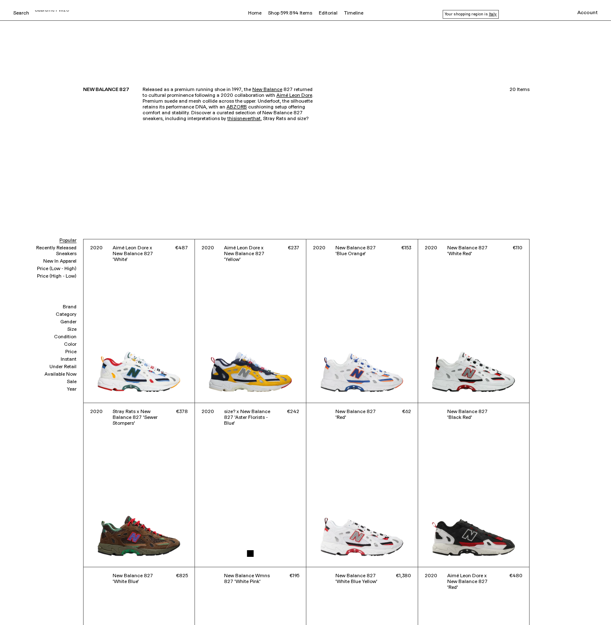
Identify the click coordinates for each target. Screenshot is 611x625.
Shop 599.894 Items (290, 13)
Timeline (353, 13)
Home (254, 13)
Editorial (328, 13)
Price (70, 351)
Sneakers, (23, 599)
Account (587, 12)
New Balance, (51, 599)
